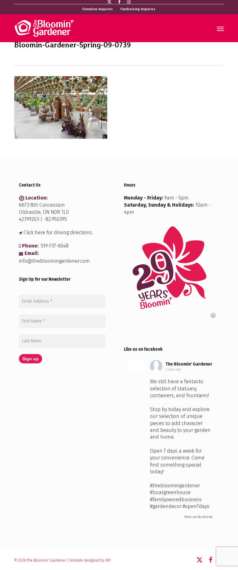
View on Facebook (198, 517)
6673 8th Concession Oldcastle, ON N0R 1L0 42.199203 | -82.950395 (44, 212)
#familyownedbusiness (176, 499)
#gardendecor (165, 506)
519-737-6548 (54, 246)
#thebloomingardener (175, 486)
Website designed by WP (89, 560)
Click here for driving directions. (58, 232)
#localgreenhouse (170, 492)
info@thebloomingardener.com (54, 261)
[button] (220, 28)
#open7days (196, 506)
